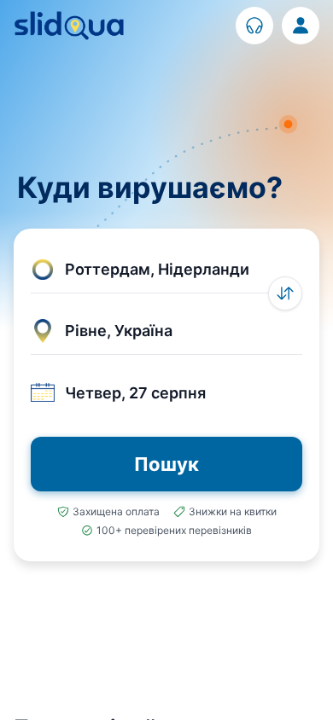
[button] (166, 269)
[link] (254, 25)
